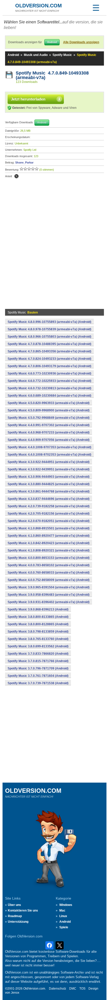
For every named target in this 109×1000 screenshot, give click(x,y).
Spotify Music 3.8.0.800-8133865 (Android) (38, 617)
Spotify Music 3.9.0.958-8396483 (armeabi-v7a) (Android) (48, 594)
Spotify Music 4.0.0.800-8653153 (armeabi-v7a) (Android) (48, 558)
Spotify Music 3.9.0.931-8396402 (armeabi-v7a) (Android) (48, 602)
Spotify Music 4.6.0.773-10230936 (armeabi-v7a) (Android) (49, 373)
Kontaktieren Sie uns (23, 910)
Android (13, 55)
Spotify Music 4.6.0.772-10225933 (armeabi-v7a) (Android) (49, 381)
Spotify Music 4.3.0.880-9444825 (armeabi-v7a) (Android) (48, 484)
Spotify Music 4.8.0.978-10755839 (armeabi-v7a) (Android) (49, 329)
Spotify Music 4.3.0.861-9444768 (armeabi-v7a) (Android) (48, 491)
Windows (65, 905)
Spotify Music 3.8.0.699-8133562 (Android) (38, 646)
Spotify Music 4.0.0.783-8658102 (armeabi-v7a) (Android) (48, 565)
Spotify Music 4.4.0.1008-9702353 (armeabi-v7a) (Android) (49, 454)
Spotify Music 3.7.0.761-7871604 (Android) (38, 676)
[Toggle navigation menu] (95, 7)
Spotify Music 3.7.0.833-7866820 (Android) (38, 653)
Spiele (63, 927)
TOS (82, 988)
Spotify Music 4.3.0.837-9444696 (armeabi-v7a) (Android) (48, 499)
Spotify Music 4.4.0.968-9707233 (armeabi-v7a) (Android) (48, 432)
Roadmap (15, 916)
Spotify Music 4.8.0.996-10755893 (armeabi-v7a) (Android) (49, 322)
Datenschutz (57, 988)
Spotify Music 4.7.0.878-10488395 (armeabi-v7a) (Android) (49, 344)
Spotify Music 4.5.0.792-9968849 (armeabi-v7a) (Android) (48, 418)
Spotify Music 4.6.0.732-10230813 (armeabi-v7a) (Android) (49, 388)
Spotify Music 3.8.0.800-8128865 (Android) (38, 624)
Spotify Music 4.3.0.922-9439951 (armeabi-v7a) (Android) (48, 469)
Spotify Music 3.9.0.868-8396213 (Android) (38, 609)
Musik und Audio (36, 55)
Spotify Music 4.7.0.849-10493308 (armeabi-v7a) (52, 75)
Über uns (14, 905)
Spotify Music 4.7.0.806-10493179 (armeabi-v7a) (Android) (49, 366)
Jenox (15, 992)
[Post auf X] (16, 176)
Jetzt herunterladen (28, 99)
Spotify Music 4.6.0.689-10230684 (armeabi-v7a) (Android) (49, 395)
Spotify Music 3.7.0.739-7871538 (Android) (38, 683)
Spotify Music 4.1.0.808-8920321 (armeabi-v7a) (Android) (48, 550)
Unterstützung (18, 921)
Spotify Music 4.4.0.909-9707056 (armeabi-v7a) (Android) (48, 440)
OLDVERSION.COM (38, 5)
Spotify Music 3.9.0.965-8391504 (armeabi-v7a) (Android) (48, 587)
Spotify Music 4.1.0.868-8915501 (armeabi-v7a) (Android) (48, 528)
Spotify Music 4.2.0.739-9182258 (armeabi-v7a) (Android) (48, 506)
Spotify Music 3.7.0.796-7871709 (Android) (38, 668)
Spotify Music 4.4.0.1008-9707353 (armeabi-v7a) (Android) (49, 447)
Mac (62, 910)
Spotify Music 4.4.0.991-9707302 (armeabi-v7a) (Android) (48, 425)
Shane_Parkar (24, 162)
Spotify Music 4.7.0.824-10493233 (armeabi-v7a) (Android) (49, 359)
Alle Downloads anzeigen (81, 42)
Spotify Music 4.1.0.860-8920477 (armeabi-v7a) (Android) (48, 536)
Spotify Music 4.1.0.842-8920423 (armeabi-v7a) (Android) (48, 543)
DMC (72, 988)
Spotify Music (62, 55)
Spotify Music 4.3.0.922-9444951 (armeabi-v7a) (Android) (48, 462)
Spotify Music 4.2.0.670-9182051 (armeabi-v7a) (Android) (48, 521)
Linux (63, 916)
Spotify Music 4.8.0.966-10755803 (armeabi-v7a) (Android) (49, 336)
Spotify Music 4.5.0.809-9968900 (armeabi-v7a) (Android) (48, 410)
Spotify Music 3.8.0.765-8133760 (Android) (38, 639)
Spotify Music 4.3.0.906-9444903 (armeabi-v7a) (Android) (48, 477)
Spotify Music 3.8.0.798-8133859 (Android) (38, 631)
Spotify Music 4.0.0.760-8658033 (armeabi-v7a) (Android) (48, 572)
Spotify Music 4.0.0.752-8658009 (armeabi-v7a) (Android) (48, 580)
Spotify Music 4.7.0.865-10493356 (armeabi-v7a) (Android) (49, 351)
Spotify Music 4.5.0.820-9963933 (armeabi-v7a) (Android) (48, 403)
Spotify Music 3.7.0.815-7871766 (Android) (38, 661)
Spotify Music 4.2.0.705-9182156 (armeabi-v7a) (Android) (48, 513)
